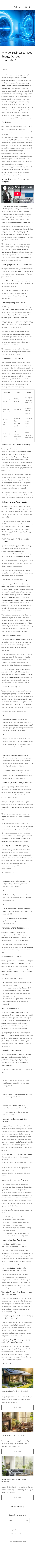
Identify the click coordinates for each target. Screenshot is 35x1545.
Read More (17, 1407)
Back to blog (19, 1506)
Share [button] (5, 70)
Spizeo (14, 1541)
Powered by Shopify (21, 1541)
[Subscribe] (27, 1520)
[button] (4, 7)
